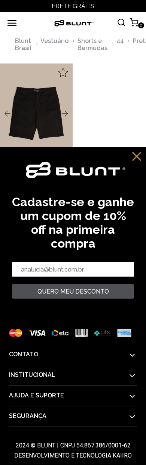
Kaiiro (122, 455)
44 (120, 40)
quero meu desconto (73, 291)
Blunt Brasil (23, 44)
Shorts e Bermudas (92, 44)
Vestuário (54, 40)
